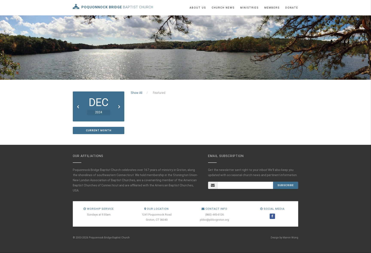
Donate (291, 7)
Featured (159, 92)
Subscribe (285, 185)
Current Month (98, 130)
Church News (223, 7)
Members (272, 7)
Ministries (249, 7)
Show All (136, 92)
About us (198, 7)
